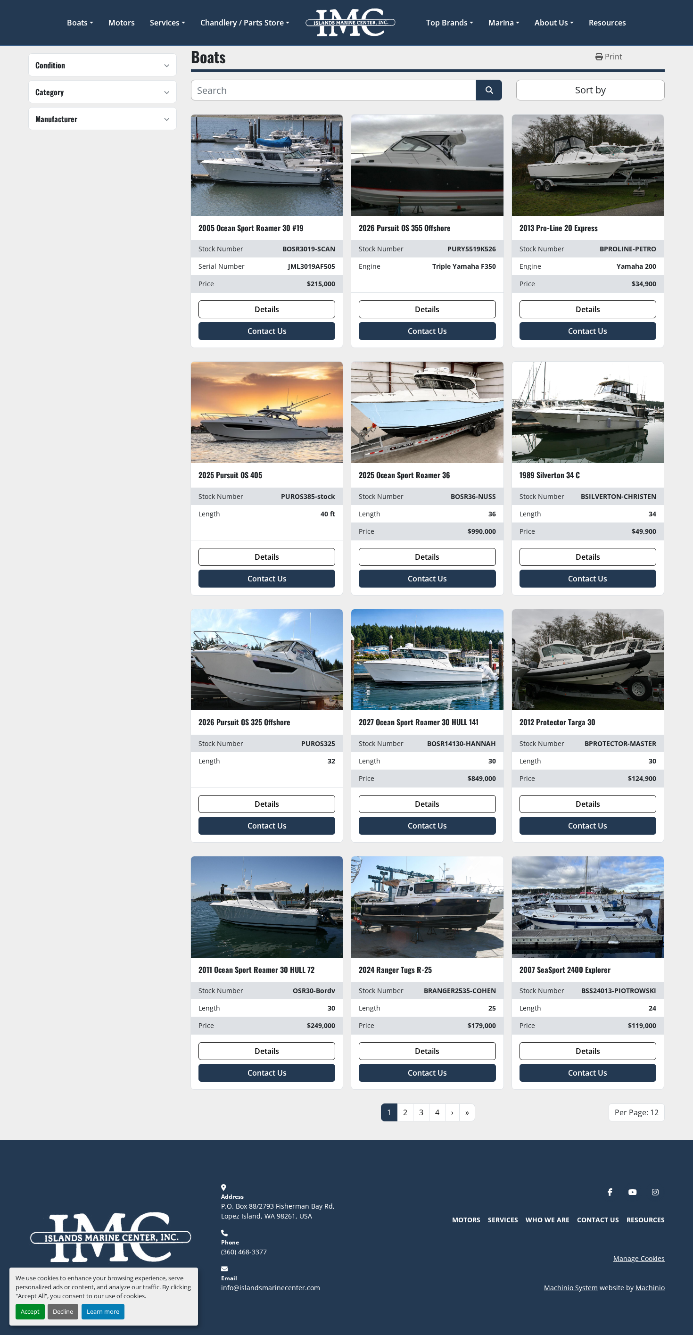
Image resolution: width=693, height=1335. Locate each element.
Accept (30, 1311)
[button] (80, 22)
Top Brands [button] (447, 22)
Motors (121, 22)
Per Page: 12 (637, 1112)
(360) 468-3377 (244, 1251)
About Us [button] (551, 22)
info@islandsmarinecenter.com (270, 1287)
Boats (77, 22)
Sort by (590, 89)
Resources (607, 22)
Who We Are (547, 1219)
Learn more (103, 1311)
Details (267, 309)
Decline (63, 1311)
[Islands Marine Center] (110, 1236)
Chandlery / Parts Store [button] (242, 22)
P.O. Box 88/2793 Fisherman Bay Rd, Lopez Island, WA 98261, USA (279, 1211)
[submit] (489, 90)
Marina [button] (501, 22)
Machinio (650, 1287)
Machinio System (571, 1287)
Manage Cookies (639, 1258)
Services (165, 22)
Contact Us (267, 331)
